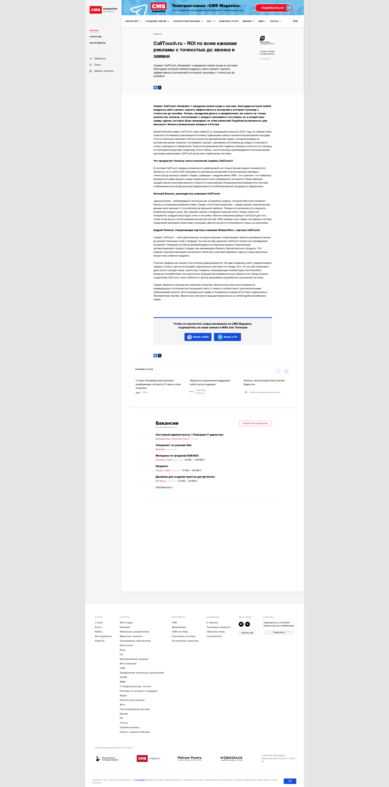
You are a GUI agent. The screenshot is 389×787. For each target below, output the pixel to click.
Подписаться (278, 632)
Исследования (103, 636)
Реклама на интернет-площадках (139, 691)
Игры (123, 650)
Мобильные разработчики (134, 631)
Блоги (98, 627)
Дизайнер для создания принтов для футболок (185, 476)
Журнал (94, 30)
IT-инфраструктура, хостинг (136, 686)
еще (295, 21)
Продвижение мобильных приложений (142, 673)
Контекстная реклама (132, 700)
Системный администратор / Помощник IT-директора (189, 434)
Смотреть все (163, 487)
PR (121, 718)
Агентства (96, 37)
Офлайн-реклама (129, 727)
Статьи (99, 622)
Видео (123, 695)
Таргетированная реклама (135, 709)
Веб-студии (126, 622)
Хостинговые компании (185, 641)
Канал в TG (230, 337)
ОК (290, 781)
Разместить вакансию (255, 423)
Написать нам (247, 633)
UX (121, 654)
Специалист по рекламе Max (174, 445)
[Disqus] (212, 541)
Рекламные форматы (219, 627)
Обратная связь (216, 631)
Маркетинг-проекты (131, 636)
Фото (122, 704)
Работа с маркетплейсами (135, 732)
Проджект (162, 466)
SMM (122, 682)
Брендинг (125, 627)
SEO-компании (128, 663)
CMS (174, 622)
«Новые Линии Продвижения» (267, 53)
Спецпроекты (214, 636)
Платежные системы (184, 636)
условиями (139, 780)
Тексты (124, 723)
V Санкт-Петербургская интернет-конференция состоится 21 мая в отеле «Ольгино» (158, 384)
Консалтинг (126, 645)
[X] (159, 87)
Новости (100, 641)
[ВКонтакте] (155, 87)
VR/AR (123, 677)
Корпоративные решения (134, 659)
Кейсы (98, 631)
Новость (157, 34)
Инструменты (98, 43)
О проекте (212, 622)
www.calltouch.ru (202, 131)
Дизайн (124, 714)
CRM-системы (180, 631)
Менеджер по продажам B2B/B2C (177, 455)
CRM (122, 668)
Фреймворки (179, 627)
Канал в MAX (201, 337)
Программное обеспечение (135, 641)
